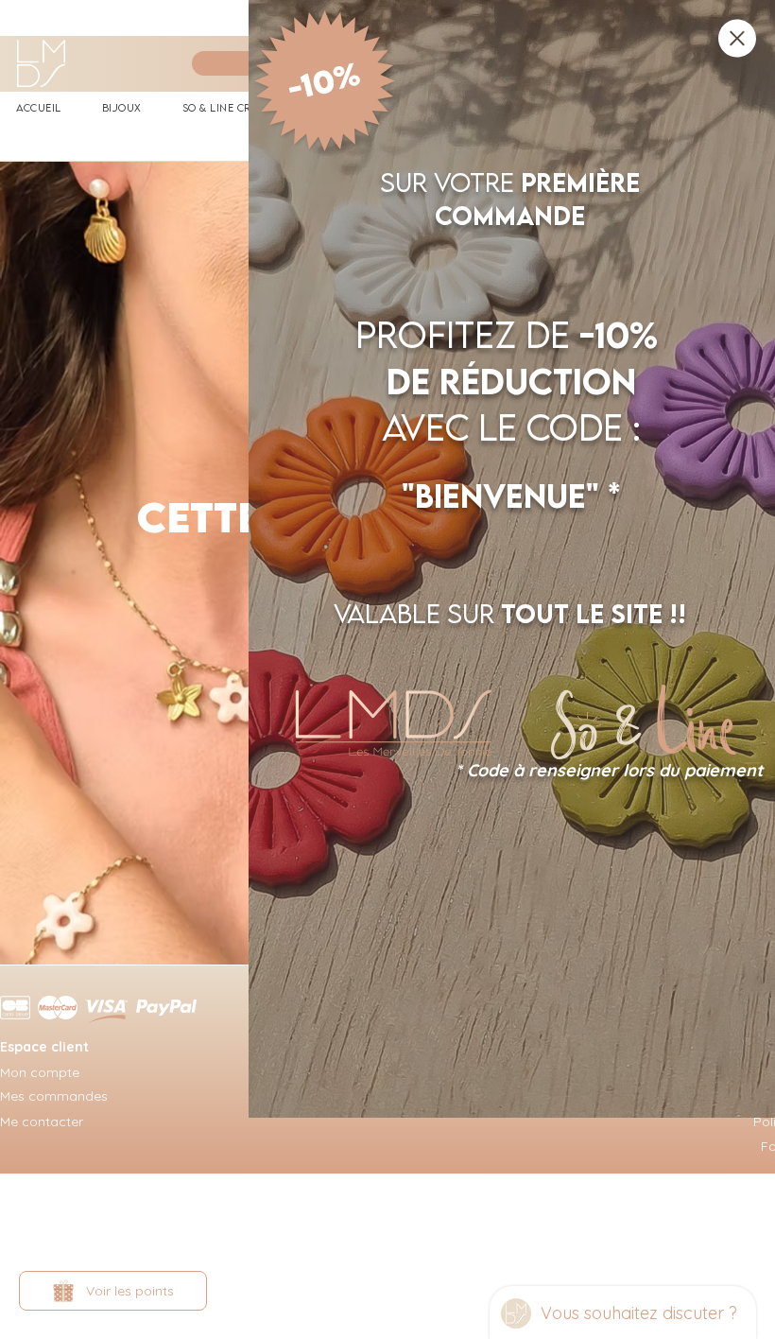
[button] (737, 38)
